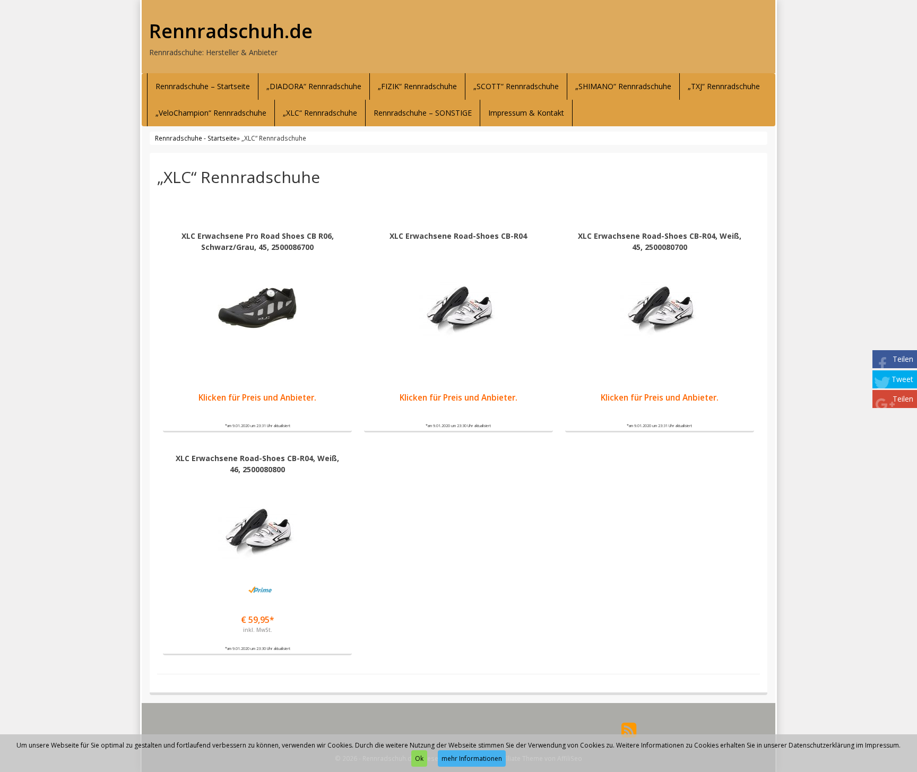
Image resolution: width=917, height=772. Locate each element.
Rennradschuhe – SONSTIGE (423, 113)
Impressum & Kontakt (526, 113)
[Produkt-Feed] (628, 729)
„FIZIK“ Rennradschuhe (417, 86)
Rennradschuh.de (231, 31)
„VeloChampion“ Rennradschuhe (210, 113)
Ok (419, 758)
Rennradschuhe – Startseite (202, 86)
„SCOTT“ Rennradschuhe (516, 86)
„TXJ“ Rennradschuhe (724, 86)
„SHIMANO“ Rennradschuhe (623, 86)
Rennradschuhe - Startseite (196, 138)
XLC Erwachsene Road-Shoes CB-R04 (458, 236)
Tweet (902, 379)
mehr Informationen (472, 758)
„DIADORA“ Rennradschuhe (313, 86)
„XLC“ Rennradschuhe (320, 113)
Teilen (903, 359)
